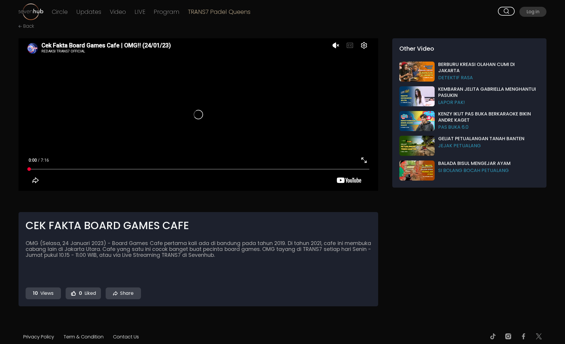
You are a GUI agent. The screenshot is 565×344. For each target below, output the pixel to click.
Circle (60, 12)
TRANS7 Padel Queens (219, 12)
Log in (532, 11)
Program (167, 12)
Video (118, 12)
